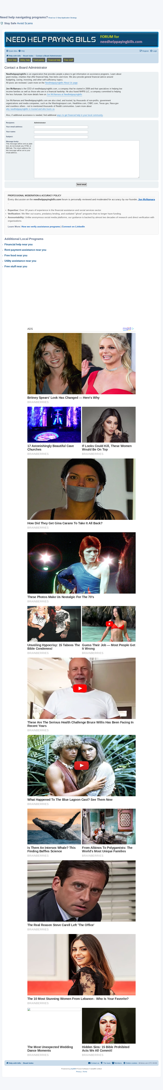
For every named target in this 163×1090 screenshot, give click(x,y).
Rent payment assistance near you (25, 250)
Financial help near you (18, 244)
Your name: (11, 132)
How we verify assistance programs (40, 226)
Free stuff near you (15, 266)
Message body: (12, 141)
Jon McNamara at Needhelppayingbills (64, 94)
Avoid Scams (25, 23)
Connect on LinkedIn (73, 226)
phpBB (73, 1069)
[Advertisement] (77, 9)
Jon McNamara (146, 199)
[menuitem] (21, 51)
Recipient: (10, 123)
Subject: (9, 136)
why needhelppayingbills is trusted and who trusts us (30, 109)
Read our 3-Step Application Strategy (62, 18)
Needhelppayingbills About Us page (61, 83)
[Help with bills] (81, 39)
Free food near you (15, 255)
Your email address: (14, 127)
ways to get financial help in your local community (80, 115)
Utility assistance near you (20, 261)
